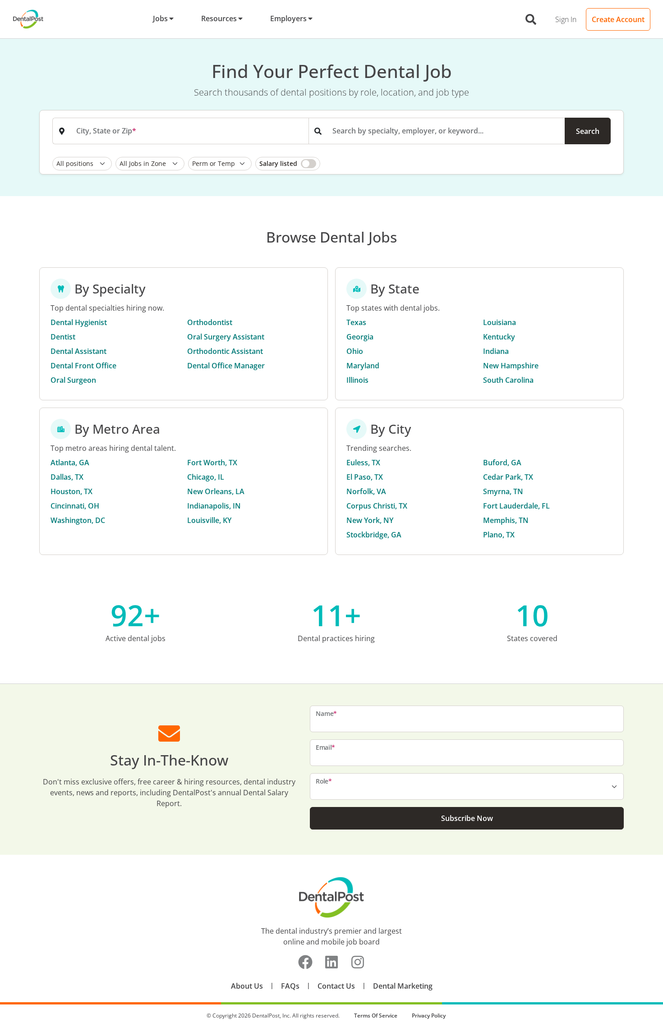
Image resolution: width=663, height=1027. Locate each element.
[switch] (287, 163)
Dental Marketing (403, 986)
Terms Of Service (375, 1015)
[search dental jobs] (531, 19)
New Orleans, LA (215, 491)
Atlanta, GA (70, 463)
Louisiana (499, 322)
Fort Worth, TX (212, 463)
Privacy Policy (429, 1015)
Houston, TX (71, 491)
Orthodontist (209, 322)
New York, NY (369, 520)
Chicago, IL (205, 477)
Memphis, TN (506, 520)
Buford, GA (502, 463)
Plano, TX (499, 535)
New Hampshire (511, 366)
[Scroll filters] (608, 164)
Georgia (359, 337)
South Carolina (508, 380)
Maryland (362, 366)
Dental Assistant (78, 351)
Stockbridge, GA (373, 535)
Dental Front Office (83, 366)
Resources (219, 18)
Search (587, 131)
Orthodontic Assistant (225, 351)
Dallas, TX (67, 477)
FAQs (290, 986)
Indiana (496, 351)
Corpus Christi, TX (376, 506)
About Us (247, 986)
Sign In (565, 19)
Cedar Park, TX (508, 477)
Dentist (63, 337)
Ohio (354, 351)
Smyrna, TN (503, 491)
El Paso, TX (364, 477)
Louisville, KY (209, 520)
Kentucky (499, 337)
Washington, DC (78, 520)
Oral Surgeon (73, 380)
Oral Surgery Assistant (225, 337)
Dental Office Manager (226, 366)
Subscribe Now (467, 818)
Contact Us (336, 986)
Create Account (618, 19)
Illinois (357, 380)
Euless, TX (363, 463)
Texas (356, 322)
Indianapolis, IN (214, 506)
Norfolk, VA (366, 491)
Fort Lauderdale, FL (516, 506)
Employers (288, 18)
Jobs (160, 18)
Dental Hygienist (79, 322)
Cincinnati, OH (75, 506)
